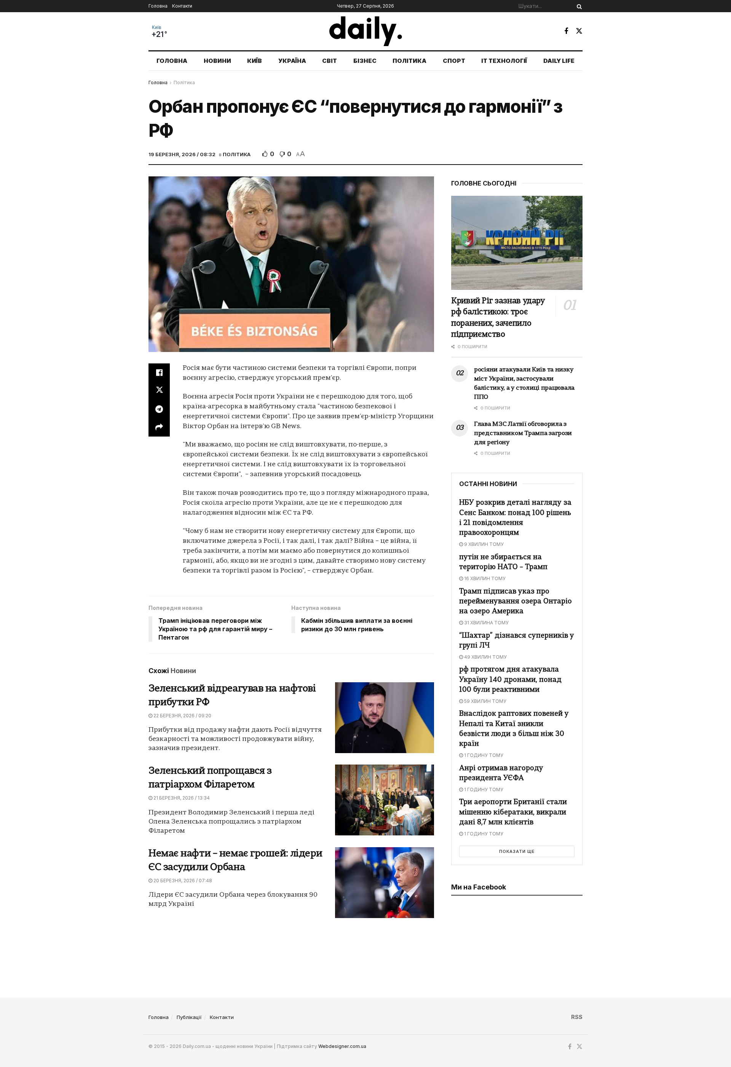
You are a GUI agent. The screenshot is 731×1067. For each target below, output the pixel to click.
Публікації (189, 1017)
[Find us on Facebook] (566, 31)
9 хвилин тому (483, 544)
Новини (217, 60)
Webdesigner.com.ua (342, 1046)
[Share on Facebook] (159, 372)
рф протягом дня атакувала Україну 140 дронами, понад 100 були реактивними (510, 679)
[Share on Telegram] (159, 409)
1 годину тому (483, 755)
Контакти (182, 6)
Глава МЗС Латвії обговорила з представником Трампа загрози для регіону (523, 433)
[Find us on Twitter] (579, 31)
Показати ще (517, 851)
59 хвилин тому (484, 701)
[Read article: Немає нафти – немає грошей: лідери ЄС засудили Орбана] (384, 882)
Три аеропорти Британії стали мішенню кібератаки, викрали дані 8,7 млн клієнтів (513, 812)
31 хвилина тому (486, 622)
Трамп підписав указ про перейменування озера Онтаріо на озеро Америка (515, 601)
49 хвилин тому (485, 657)
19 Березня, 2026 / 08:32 (181, 154)
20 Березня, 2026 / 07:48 (182, 880)
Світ (329, 60)
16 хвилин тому (484, 578)
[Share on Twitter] (159, 391)
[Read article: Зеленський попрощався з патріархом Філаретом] (384, 800)
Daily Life (559, 60)
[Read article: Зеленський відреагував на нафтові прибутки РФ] (384, 717)
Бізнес (365, 60)
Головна (158, 6)
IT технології (504, 60)
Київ (156, 27)
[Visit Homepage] (366, 31)
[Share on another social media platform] (159, 427)
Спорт (454, 60)
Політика (409, 60)
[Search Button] (578, 6)
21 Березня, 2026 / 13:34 (181, 798)
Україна (292, 60)
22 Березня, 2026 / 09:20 (181, 715)
